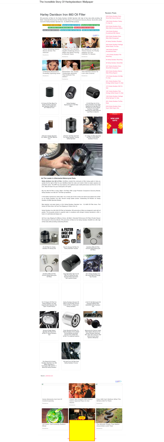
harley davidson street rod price (90, 30)
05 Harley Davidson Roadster (114, 41)
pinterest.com (49, 376)
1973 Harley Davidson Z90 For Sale (114, 87)
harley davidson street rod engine (90, 25)
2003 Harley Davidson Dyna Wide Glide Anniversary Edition (114, 27)
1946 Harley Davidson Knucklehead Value (112, 50)
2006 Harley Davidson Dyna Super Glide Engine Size (113, 107)
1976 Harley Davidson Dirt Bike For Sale (114, 77)
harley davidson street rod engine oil (84, 27)
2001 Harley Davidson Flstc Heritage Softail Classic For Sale (114, 82)
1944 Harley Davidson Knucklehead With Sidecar (113, 32)
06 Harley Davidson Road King (114, 59)
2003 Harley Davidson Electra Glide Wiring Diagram (114, 72)
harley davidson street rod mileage (52, 25)
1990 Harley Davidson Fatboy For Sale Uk (114, 22)
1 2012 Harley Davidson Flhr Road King (113, 55)
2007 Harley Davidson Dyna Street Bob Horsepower (113, 67)
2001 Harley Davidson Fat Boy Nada (114, 102)
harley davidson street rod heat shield (71, 30)
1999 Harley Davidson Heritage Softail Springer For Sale (114, 97)
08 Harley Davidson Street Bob (114, 63)
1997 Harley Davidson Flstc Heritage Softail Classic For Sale (114, 92)
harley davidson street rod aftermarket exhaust (60, 27)
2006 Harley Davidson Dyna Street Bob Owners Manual (113, 17)
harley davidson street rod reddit (71, 25)
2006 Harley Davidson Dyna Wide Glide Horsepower (113, 37)
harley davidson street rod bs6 (51, 30)
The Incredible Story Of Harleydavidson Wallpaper (66, 2)
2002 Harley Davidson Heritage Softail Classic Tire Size (114, 45)
